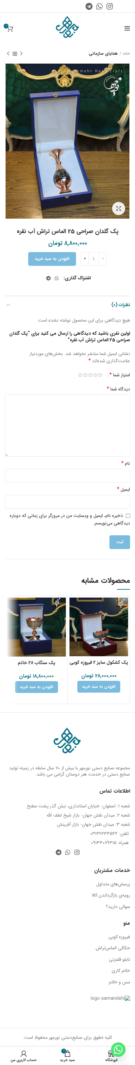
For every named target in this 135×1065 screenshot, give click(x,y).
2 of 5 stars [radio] (95, 375)
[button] (98, 687)
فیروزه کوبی (119, 936)
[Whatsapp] (118, 1049)
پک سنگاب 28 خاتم (36, 662)
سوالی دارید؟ (118, 906)
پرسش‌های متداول (113, 884)
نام (125, 463)
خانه (126, 54)
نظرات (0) (120, 304)
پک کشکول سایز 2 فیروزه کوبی (98, 662)
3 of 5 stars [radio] (90, 375)
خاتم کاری (121, 970)
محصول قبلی (21, 53)
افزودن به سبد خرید (52, 258)
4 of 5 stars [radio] (85, 375)
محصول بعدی (8, 53)
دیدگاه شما (118, 389)
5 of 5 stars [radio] (80, 375)
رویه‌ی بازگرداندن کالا (111, 895)
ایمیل (123, 489)
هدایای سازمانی (103, 54)
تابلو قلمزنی (119, 959)
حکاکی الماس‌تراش (113, 948)
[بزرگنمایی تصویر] (118, 208)
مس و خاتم (119, 982)
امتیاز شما (119, 375)
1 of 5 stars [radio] (100, 375)
